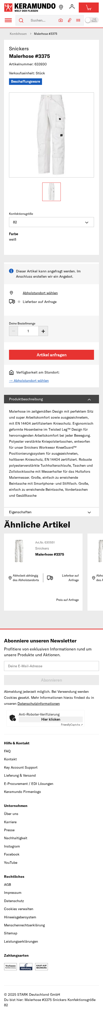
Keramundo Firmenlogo (22, 791)
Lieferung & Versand (20, 775)
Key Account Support (21, 767)
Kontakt (10, 759)
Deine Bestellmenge (22, 323)
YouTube (10, 862)
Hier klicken (50, 719)
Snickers (19, 48)
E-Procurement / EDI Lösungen (28, 783)
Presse (9, 830)
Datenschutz (14, 901)
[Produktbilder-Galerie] (51, 135)
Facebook (12, 854)
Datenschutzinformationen (39, 703)
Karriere (10, 822)
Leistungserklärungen (21, 941)
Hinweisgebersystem (20, 917)
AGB (7, 884)
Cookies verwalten (18, 909)
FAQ (7, 751)
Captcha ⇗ (72, 724)
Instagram (12, 846)
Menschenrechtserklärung (24, 925)
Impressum (13, 892)
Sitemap (10, 933)
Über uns (11, 813)
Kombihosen (18, 34)
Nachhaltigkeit (15, 838)
